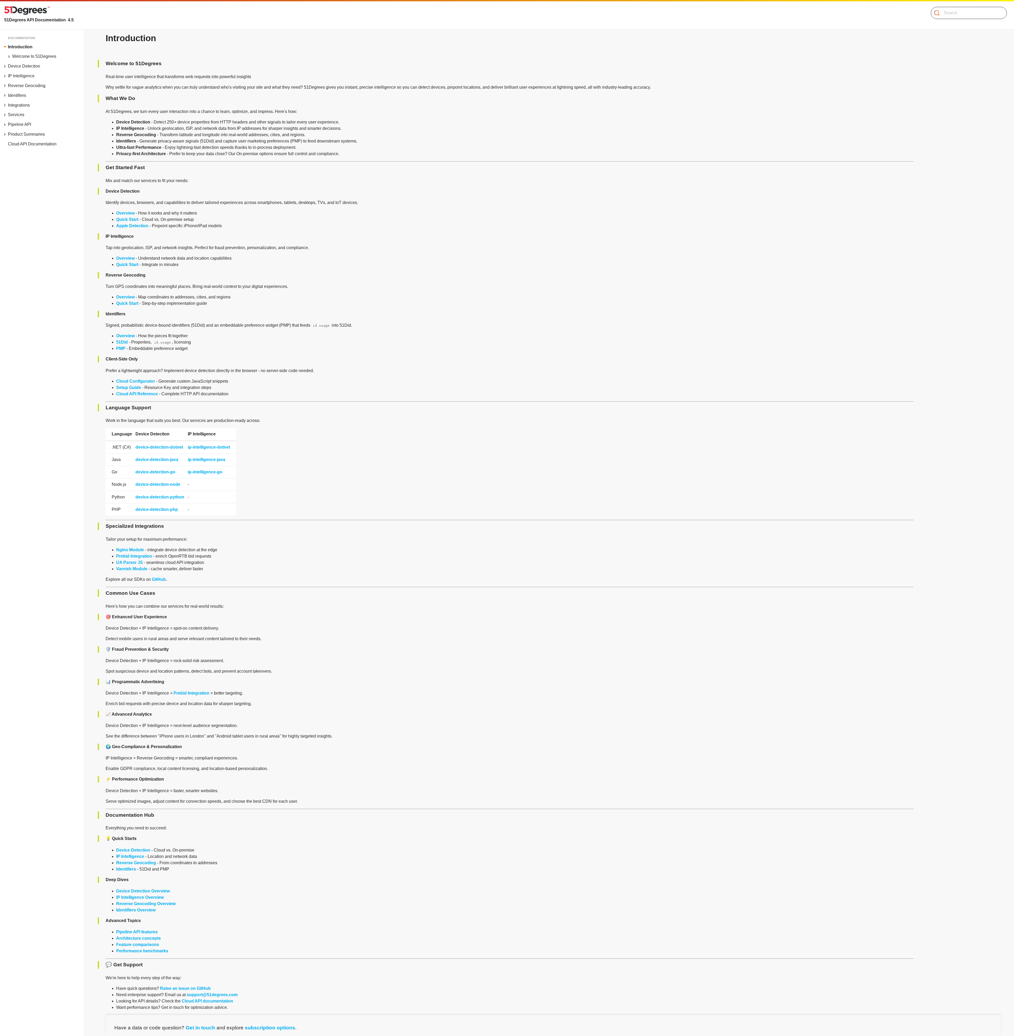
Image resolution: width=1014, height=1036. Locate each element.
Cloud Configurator (135, 381)
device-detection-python (159, 497)
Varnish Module (131, 569)
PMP (120, 348)
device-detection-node (157, 484)
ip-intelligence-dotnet (209, 447)
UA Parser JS (129, 562)
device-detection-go (155, 472)
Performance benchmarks (142, 951)
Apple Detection (132, 226)
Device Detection (133, 850)
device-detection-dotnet (159, 447)
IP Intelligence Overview (140, 897)
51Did (122, 342)
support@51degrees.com (212, 994)
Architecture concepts (138, 938)
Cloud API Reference (137, 394)
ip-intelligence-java (206, 459)
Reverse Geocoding (136, 863)
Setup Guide (128, 387)
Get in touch (200, 1027)
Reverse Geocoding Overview (146, 903)
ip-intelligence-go (205, 472)
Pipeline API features (137, 932)
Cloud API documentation (207, 1001)
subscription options (270, 1027)
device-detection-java (156, 459)
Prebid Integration (134, 556)
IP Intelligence (130, 856)
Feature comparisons (137, 944)
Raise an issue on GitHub (185, 988)
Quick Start (127, 219)
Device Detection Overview (143, 891)
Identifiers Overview (136, 910)
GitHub (159, 579)
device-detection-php (156, 509)
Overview (125, 213)
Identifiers (126, 869)
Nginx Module (130, 550)
